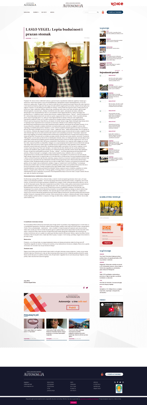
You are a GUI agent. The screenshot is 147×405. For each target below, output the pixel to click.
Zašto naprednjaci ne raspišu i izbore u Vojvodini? (113, 65)
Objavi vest (97, 388)
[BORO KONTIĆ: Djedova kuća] (103, 49)
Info (107, 31)
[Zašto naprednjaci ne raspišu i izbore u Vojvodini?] (103, 65)
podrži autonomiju (115, 12)
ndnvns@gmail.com (29, 386)
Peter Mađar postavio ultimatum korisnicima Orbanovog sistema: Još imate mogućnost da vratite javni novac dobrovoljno (114, 58)
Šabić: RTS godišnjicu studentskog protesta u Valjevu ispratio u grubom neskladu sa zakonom (110, 276)
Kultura (73, 386)
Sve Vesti (44, 12)
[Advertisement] (73, 20)
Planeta (108, 55)
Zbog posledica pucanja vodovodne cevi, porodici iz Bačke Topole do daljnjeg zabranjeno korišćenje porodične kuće (115, 116)
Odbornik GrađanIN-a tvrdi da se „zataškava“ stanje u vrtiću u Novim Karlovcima (116, 159)
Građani (108, 39)
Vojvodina (28, 38)
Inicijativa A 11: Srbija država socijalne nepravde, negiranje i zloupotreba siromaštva (111, 290)
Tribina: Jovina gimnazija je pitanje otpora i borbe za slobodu (114, 41)
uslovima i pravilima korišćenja (89, 399)
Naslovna (27, 12)
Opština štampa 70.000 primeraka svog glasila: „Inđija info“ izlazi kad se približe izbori (116, 143)
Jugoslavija (109, 47)
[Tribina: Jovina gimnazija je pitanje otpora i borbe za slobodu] (103, 41)
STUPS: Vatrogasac (104, 218)
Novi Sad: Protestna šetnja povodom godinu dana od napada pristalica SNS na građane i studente (111, 258)
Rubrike (35, 12)
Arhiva (52, 12)
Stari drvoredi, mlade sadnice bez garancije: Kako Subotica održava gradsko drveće (115, 79)
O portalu (96, 384)
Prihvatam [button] (73, 402)
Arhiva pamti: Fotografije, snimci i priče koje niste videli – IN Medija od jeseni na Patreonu (116, 96)
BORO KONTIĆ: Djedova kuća (112, 48)
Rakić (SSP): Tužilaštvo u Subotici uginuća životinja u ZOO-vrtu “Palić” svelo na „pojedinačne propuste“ (115, 135)
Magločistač (112, 75)
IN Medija (111, 85)
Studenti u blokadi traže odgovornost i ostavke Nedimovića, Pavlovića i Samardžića (114, 152)
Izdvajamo (49, 338)
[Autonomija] (73, 5)
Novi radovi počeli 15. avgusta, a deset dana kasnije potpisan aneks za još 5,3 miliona (116, 87)
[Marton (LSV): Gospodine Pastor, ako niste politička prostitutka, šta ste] (103, 33)
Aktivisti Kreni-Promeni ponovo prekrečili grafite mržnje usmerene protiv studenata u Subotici (114, 126)
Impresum (96, 386)
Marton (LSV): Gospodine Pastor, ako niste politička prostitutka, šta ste (114, 33)
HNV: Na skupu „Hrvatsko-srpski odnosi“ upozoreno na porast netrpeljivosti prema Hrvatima (116, 105)
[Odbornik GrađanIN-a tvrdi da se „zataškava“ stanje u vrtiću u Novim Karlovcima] (104, 159)
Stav (101, 280)
